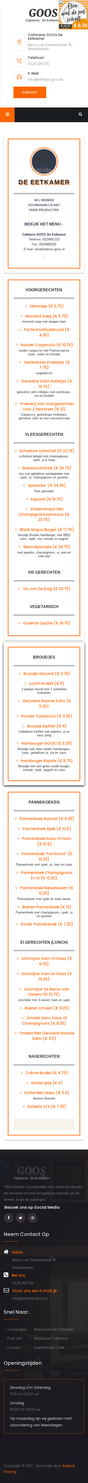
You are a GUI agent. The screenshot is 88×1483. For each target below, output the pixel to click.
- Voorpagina (15, 1329)
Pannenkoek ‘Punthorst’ (46, 856)
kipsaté (46, 499)
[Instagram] (33, 1217)
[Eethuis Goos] (44, 15)
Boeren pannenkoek (46, 907)
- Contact (12, 1348)
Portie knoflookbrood (46, 332)
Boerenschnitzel (46, 468)
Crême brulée (46, 1072)
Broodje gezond (46, 673)
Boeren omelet (46, 1008)
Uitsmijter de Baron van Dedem (46, 992)
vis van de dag (46, 588)
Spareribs (46, 485)
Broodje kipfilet (46, 726)
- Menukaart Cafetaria (49, 1338)
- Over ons (13, 1338)
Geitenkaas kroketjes (46, 365)
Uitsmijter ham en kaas (46, 976)
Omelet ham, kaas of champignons (44, 1020)
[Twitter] (22, 1217)
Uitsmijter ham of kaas (46, 961)
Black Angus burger (46, 529)
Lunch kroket (46, 683)
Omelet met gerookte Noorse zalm (46, 1036)
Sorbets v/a (46, 1106)
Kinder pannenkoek (46, 924)
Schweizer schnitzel (46, 450)
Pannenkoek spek (46, 828)
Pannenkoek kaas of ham (46, 841)
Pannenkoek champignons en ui (46, 875)
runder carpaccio (46, 344)
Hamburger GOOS (46, 743)
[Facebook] (10, 1217)
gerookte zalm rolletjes (46, 384)
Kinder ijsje (46, 1083)
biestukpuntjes (46, 546)
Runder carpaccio (46, 716)
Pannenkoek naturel (46, 818)
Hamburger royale (46, 760)
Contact (30, 92)
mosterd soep (46, 316)
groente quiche (46, 623)
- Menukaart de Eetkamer (52, 1329)
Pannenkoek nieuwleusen (46, 890)
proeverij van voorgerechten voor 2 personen (46, 406)
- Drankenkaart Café (47, 1348)
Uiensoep (46, 306)
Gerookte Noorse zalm (46, 703)
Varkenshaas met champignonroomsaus (44, 514)
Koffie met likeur (46, 1092)
